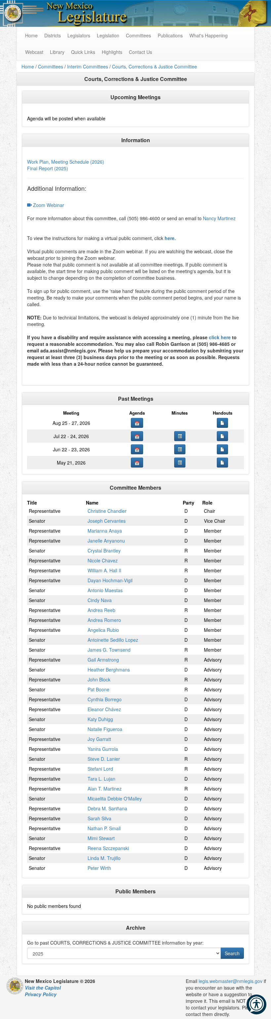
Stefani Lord (100, 768)
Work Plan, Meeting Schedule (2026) (65, 161)
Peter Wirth (99, 868)
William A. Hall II (104, 570)
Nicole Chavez (103, 560)
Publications (170, 35)
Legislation (108, 35)
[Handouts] (222, 423)
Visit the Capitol (43, 987)
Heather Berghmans (109, 669)
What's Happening (208, 35)
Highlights (112, 52)
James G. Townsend (109, 649)
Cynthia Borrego (105, 699)
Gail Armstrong (103, 659)
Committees (138, 35)
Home (27, 66)
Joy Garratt (99, 739)
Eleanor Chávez (104, 709)
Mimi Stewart (101, 838)
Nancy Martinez (219, 218)
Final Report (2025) (47, 168)
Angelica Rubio (103, 630)
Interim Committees (87, 66)
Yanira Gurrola (103, 749)
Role (207, 502)
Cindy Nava (100, 600)
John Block (99, 679)
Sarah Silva (99, 818)
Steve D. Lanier (104, 758)
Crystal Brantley (104, 550)
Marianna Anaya (105, 530)
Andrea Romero (104, 620)
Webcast (34, 52)
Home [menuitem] (31, 35)
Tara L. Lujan (101, 778)
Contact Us (140, 52)
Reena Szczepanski (108, 848)
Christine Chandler (107, 511)
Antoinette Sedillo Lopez (113, 639)
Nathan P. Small (104, 828)
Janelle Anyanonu (106, 540)
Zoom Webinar (48, 205)
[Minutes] (179, 436)
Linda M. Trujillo (104, 858)
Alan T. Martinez (105, 788)
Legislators (78, 35)
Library (57, 52)
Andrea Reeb (101, 610)
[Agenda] (137, 423)
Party (188, 502)
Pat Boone (98, 689)
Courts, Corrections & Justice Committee (154, 66)
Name (92, 502)
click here (220, 337)
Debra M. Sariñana (107, 808)
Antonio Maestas (105, 590)
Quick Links (83, 52)
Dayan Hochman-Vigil (110, 580)
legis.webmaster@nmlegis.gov (230, 981)
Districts (52, 35)
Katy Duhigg (100, 719)
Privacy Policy (41, 994)
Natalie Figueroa (105, 729)
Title (32, 502)
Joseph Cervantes (107, 520)
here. (170, 238)
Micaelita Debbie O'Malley (115, 798)
